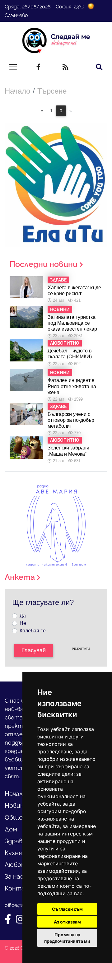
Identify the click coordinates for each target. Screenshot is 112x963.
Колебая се (33, 630)
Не (23, 623)
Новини (16, 805)
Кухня (13, 853)
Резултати (81, 648)
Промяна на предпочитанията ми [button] (67, 938)
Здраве (15, 841)
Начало (17, 91)
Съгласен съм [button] (67, 909)
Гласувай (33, 650)
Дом (11, 829)
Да (23, 615)
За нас (14, 876)
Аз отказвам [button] (67, 921)
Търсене (52, 91)
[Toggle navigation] (13, 67)
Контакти (21, 888)
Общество (22, 817)
